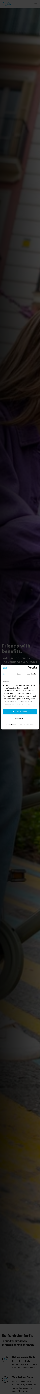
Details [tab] (19, 674)
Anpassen (19, 718)
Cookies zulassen (20, 712)
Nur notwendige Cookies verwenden (20, 725)
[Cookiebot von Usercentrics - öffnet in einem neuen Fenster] (28, 667)
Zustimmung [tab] (7, 674)
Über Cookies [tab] (32, 674)
